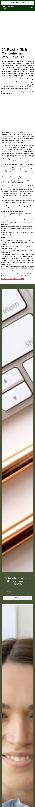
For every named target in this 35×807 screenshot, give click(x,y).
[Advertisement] (17, 29)
